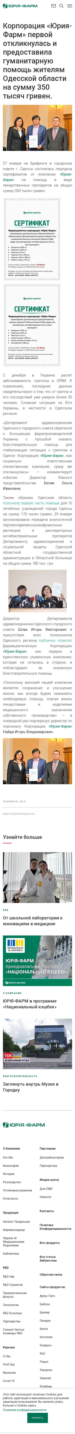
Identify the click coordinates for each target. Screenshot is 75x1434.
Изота (44, 1329)
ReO (42, 1353)
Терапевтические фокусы (15, 1294)
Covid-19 (9, 1381)
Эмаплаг (45, 1378)
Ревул (44, 1361)
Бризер (45, 1312)
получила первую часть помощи (31, 503)
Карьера (9, 1347)
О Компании (11, 1148)
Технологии (11, 1305)
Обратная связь (51, 1274)
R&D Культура (12, 1313)
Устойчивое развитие (17, 1190)
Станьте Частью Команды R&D (13, 1331)
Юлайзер (46, 1386)
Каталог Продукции (16, 1221)
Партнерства (11, 1321)
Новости (45, 1197)
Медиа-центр (49, 1180)
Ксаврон (45, 1345)
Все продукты (50, 1243)
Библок (45, 1304)
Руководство (12, 1182)
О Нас (7, 1356)
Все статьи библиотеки (48, 1258)
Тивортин (46, 1370)
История (8, 1174)
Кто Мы (8, 1157)
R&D (6, 1267)
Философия (11, 1165)
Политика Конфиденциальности (55, 1226)
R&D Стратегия (13, 1285)
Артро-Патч (47, 1296)
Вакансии (9, 1372)
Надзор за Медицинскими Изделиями (13, 1241)
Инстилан (46, 1337)
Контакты (47, 1211)
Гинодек (45, 1320)
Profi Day (9, 1364)
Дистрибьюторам (52, 1157)
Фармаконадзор (14, 1230)
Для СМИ (46, 1188)
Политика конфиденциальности (24, 1410)
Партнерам (48, 1148)
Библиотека (11, 1253)
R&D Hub (8, 1276)
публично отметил (55, 640)
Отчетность (10, 1198)
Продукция (10, 1212)
